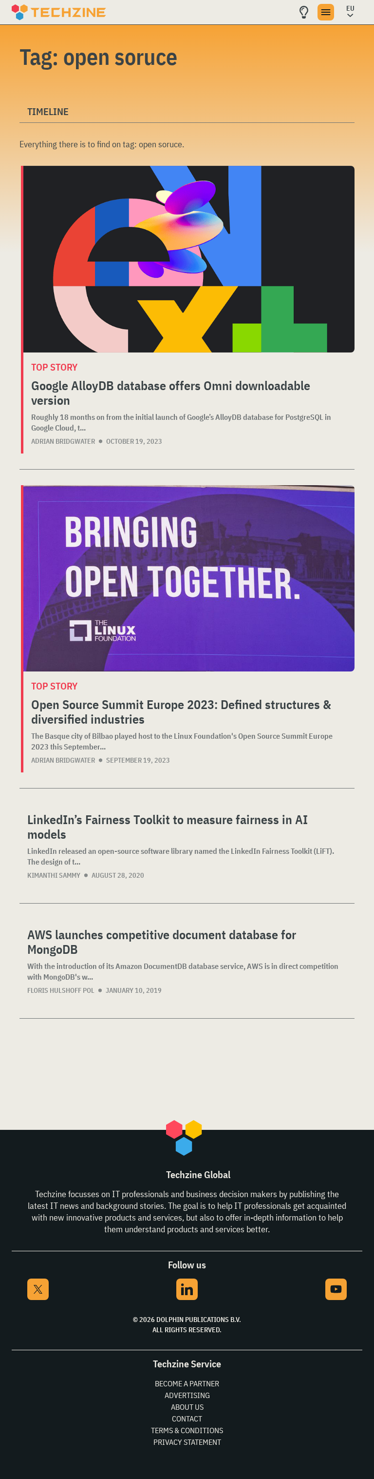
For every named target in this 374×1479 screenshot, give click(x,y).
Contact (187, 1418)
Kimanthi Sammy (53, 875)
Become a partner (187, 1383)
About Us (187, 1407)
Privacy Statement (187, 1442)
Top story (54, 367)
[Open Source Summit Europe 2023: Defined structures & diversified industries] (189, 578)
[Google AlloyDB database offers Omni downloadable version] (189, 259)
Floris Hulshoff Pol (60, 990)
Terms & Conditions (187, 1430)
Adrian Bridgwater (63, 441)
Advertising (187, 1395)
